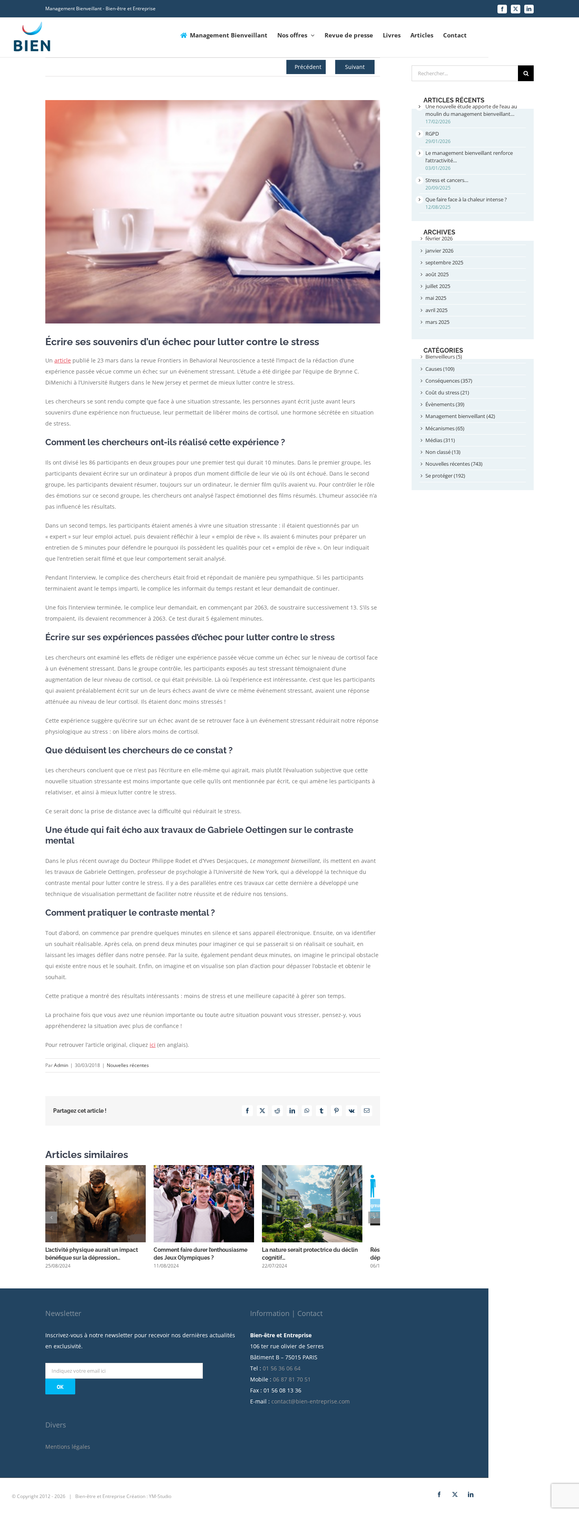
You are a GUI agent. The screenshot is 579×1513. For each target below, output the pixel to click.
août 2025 (437, 274)
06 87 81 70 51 (292, 1383)
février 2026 (439, 238)
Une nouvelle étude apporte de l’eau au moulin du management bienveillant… (471, 110)
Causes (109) (440, 368)
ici (153, 1044)
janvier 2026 (439, 250)
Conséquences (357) (448, 380)
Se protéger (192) (445, 475)
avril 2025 (436, 310)
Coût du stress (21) (447, 392)
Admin (61, 1065)
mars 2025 (437, 321)
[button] (51, 1219)
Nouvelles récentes (128, 1065)
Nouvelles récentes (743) (453, 463)
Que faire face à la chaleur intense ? (466, 199)
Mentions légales (67, 1451)
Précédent (308, 67)
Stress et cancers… (446, 180)
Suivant (355, 67)
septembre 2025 (444, 262)
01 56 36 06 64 (282, 1372)
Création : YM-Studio (148, 1500)
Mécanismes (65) (444, 428)
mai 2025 (435, 297)
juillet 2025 (437, 286)
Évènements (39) (444, 404)
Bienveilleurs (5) (443, 356)
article (62, 360)
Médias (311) (440, 440)
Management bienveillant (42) (460, 416)
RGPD (432, 133)
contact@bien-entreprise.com (310, 1405)
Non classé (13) (442, 451)
